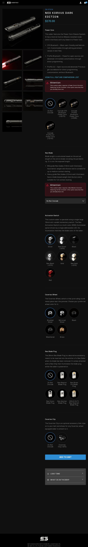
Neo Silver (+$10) (62, 247)
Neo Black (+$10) (50, 264)
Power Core (49, 30)
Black (74, 247)
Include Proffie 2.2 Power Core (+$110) (50, 135)
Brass (62, 337)
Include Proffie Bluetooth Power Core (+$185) (74, 114)
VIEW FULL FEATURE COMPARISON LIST (62, 77)
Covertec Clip (50, 419)
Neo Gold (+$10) (74, 264)
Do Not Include (50, 112)
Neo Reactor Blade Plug (62, 383)
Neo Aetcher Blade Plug (62, 402)
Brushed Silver (50, 321)
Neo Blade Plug (51, 351)
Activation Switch (52, 215)
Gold (62, 263)
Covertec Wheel (51, 295)
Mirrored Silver (62, 321)
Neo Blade (49, 153)
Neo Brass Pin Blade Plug (74, 384)
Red (50, 280)
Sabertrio (13, 3)
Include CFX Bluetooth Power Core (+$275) (62, 113)
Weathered (50, 337)
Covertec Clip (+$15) (62, 446)
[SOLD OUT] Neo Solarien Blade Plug (74, 403)
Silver (50, 247)
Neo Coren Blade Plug (50, 402)
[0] (85, 3)
